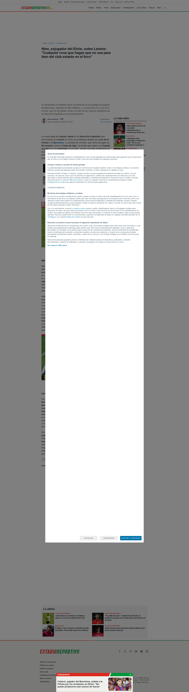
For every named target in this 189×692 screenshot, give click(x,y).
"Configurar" (51, 217)
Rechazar (88, 538)
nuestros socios (79, 208)
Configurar (108, 538)
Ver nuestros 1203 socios (57, 245)
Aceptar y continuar (130, 538)
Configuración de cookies (56, 182)
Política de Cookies (75, 180)
